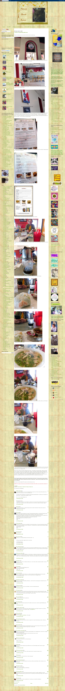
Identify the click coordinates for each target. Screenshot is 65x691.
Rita (17, 644)
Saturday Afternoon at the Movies (8, 297)
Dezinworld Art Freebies (55, 363)
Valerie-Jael (19, 590)
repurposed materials (6, 291)
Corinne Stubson (5, 124)
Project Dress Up (5, 283)
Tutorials (9, 26)
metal (3, 260)
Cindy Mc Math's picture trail (7, 123)
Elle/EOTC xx (33, 609)
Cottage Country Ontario (22, 615)
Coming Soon (50, 26)
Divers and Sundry (20, 650)
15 (47, 590)
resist (3, 292)
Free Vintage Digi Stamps (56, 364)
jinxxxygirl (18, 624)
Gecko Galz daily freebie (55, 365)
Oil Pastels (4, 270)
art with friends (5, 201)
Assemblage (4, 203)
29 (47, 671)
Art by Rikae (4, 119)
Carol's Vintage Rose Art (6, 121)
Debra (18, 655)
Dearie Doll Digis (54, 362)
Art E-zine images (54, 357)
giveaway (4, 243)
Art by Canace (5, 118)
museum (4, 268)
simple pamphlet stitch (6, 305)
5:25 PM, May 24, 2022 (19, 663)
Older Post (46, 683)
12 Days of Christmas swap (7, 186)
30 (47, 678)
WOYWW (4, 349)
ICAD (3, 251)
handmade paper (5, 248)
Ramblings (53, 132)
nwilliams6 (18, 601)
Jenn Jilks (18, 613)
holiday (4, 249)
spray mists (4, 308)
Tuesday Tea (31, 486)
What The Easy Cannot (9, 66)
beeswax (4, 207)
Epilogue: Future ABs (55, 123)
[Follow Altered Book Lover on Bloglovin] (8, 50)
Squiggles (4, 310)
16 (47, 597)
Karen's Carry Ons (5, 144)
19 (47, 613)
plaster (4, 279)
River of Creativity (5, 294)
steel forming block (6, 313)
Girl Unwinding (5, 137)
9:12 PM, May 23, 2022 (19, 570)
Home (3, 26)
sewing (4, 300)
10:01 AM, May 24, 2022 (19, 635)
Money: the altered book (55, 127)
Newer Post (16, 683)
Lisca (18, 512)
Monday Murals (5, 263)
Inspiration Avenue (5, 252)
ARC (3, 196)
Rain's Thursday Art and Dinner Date (8, 286)
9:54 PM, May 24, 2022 (19, 675)
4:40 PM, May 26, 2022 (19, 680)
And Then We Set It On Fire (7, 117)
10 (47, 560)
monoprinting (5, 264)
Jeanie (18, 678)
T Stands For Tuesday (25, 486)
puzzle (4, 284)
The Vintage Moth (54, 372)
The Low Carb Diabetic (6, 82)
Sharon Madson (19, 671)
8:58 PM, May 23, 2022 (19, 558)
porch (4, 282)
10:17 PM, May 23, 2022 (19, 577)
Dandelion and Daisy (6, 127)
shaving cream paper (6, 302)
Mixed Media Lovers (6, 262)
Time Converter (53, 246)
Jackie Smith (4, 139)
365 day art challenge (6, 188)
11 (47, 566)
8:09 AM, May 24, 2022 (19, 622)
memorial (4, 259)
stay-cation (4, 312)
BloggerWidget (61, 399)
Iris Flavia (56, 394)
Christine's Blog (5, 71)
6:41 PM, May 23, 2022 (19, 544)
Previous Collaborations (18, 26)
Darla (18, 506)
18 (47, 607)
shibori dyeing (5, 303)
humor (4, 250)
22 (47, 630)
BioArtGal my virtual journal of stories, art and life (7, 100)
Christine (18, 531)
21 (47, 624)
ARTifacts (4, 202)
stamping (4, 311)
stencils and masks (5, 314)
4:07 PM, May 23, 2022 (19, 504)
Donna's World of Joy (6, 131)
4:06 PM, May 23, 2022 (19, 498)
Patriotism (4, 276)
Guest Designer (5, 244)
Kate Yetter (18, 523)
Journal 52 (4, 255)
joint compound (5, 254)
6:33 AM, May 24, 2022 (19, 616)
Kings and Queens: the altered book (57, 129)
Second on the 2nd (5, 298)
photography (5, 277)
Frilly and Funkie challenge (7, 240)
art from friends (5, 199)
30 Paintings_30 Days (6, 187)
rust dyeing (4, 296)
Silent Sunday (5, 304)
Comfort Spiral (5, 65)
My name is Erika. (20, 553)
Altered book (5, 193)
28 (47, 666)
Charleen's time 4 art (6, 122)
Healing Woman (5, 138)
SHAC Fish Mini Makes (9, 60)
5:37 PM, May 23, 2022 (19, 529)
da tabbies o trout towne (20, 630)
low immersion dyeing (6, 256)
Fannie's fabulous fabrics (6, 134)
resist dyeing (5, 293)
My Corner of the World (6, 269)
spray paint (4, 309)
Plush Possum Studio (55, 370)
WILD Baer (7, 55)
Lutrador (4, 257)
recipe (4, 289)
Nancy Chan (19, 585)
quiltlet (4, 285)
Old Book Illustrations (55, 368)
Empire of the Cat (19, 607)
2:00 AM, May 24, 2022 (19, 594)
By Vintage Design (54, 360)
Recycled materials (5, 290)
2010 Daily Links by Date (30, 26)
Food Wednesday (5, 237)
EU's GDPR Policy (41, 26)
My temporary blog (55, 131)
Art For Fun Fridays (6, 198)
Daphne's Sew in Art (6, 128)
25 (47, 650)
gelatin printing (5, 242)
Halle (18, 566)
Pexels (53, 369)
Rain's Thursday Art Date (6, 288)
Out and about (5, 272)
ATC (3, 204)
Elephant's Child (19, 579)
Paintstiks (4, 275)
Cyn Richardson (5, 126)
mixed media (5, 261)
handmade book (5, 246)
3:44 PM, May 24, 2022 (19, 657)
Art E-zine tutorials (55, 358)
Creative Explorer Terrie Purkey (7, 125)
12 (47, 573)
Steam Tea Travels (54, 371)
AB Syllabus (4, 189)
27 (47, 660)
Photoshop (4, 278)
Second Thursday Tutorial (6, 299)
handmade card (5, 247)
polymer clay (5, 281)
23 (47, 638)
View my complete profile (59, 30)
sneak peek (4, 306)
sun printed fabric (5, 319)
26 (47, 655)
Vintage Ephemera (54, 376)
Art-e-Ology (53, 359)
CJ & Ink (4, 88)
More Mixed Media (5, 267)
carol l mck (19, 536)
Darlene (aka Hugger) (6, 129)
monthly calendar (5, 265)
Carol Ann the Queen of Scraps (7, 120)
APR (3, 195)
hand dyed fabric (5, 245)
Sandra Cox (19, 665)
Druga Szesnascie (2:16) (6, 133)
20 (47, 619)
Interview (4, 253)
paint (3, 274)
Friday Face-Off (5, 238)
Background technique (6, 205)
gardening (4, 241)
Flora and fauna (8, 94)
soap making (5, 307)
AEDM (4, 191)
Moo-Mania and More (6, 266)
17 (47, 601)
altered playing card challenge (7, 194)
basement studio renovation (7, 206)
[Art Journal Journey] (57, 177)
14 (47, 585)
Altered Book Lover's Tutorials (7, 116)
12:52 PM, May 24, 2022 (19, 652)
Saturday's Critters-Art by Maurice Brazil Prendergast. (9, 78)
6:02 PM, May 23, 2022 (19, 534)
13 (47, 579)
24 (47, 644)
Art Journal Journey (6, 200)
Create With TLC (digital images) (57, 361)
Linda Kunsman (19, 546)
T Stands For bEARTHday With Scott (21, 32)
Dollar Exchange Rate (55, 304)
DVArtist (4, 105)
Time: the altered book (55, 128)
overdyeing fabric (5, 273)
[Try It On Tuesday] (57, 183)
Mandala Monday (5, 258)
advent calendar (5, 190)
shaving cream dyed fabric (7, 301)
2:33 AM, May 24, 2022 (19, 599)
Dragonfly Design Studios (6, 132)
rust (3, 295)
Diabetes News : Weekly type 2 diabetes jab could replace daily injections (9, 84)
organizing (4, 271)
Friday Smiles (5, 239)
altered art (4, 192)
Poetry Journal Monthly (6, 280)
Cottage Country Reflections (7, 93)
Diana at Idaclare (5, 130)
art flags (4, 197)
